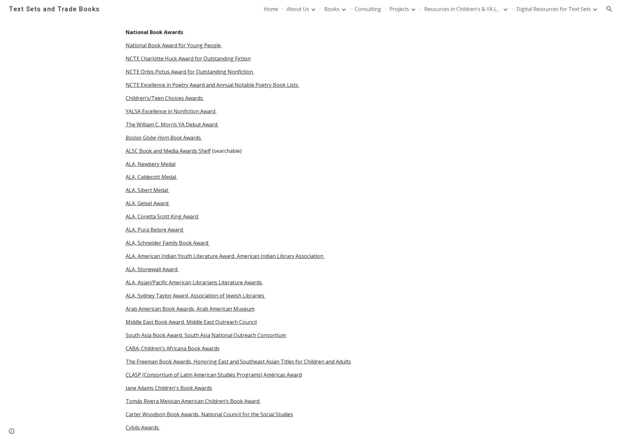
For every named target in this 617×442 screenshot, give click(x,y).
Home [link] (271, 9)
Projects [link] (399, 9)
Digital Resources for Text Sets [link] (553, 9)
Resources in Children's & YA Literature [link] (462, 9)
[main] (308, 230)
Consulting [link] (368, 9)
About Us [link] (298, 9)
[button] (609, 9)
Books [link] (332, 9)
